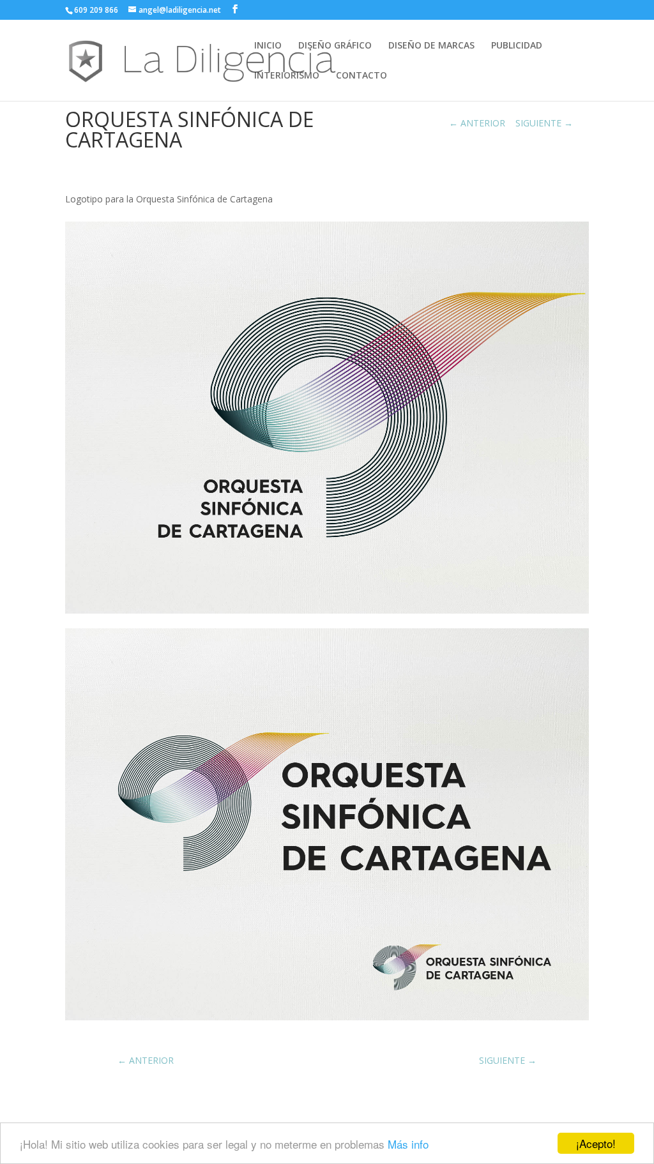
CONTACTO (361, 76)
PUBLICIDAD (516, 46)
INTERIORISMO (286, 76)
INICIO (268, 46)
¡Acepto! (596, 1143)
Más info (408, 1144)
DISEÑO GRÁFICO (335, 46)
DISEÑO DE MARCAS (431, 46)
